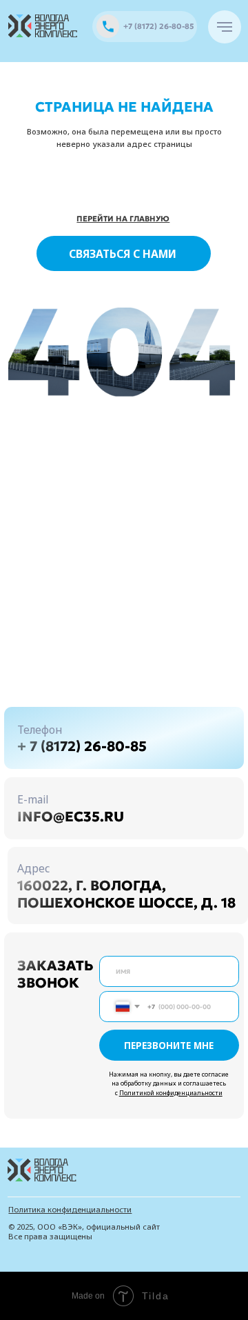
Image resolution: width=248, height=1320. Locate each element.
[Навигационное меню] (224, 27)
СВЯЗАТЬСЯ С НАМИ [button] (122, 253)
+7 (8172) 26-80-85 (158, 26)
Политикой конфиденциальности (171, 1092)
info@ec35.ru (70, 817)
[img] (43, 25)
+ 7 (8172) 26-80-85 (82, 746)
